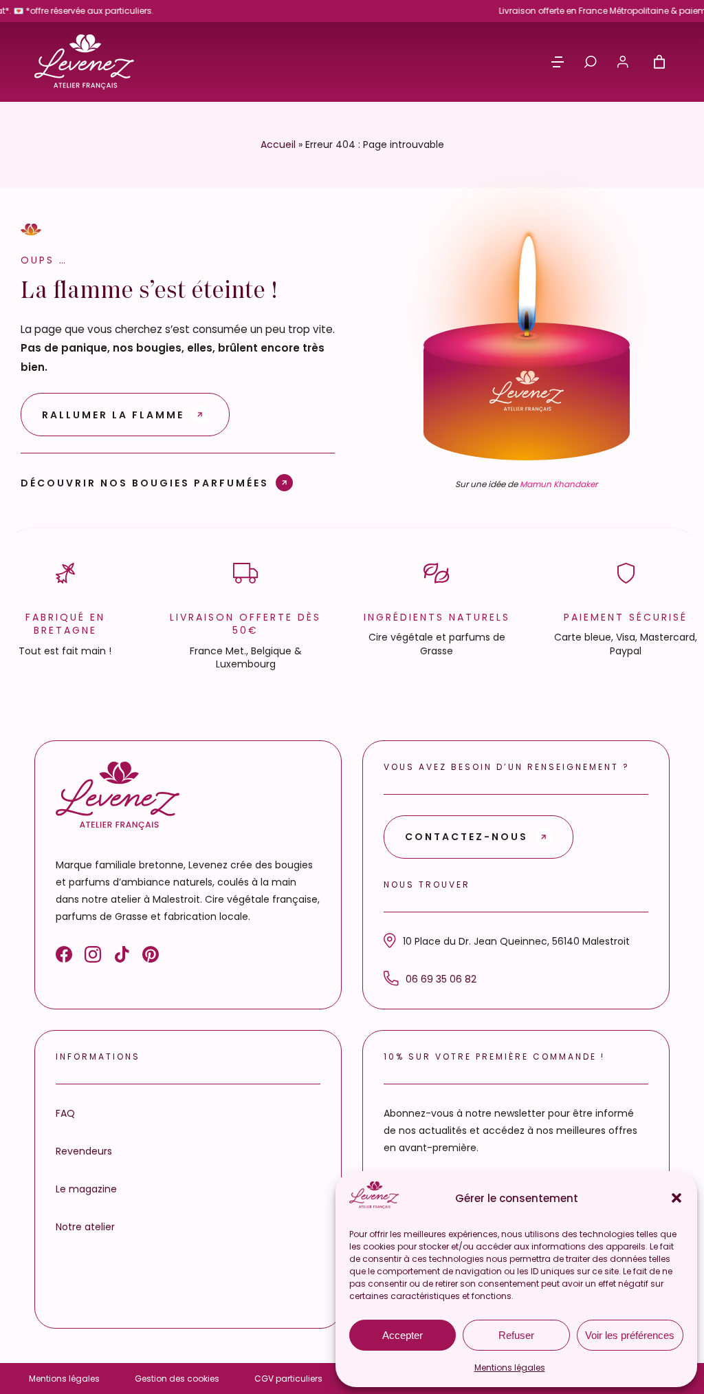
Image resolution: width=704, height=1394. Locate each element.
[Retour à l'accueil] (84, 61)
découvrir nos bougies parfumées (145, 483)
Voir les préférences (629, 1335)
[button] (676, 1198)
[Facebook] (64, 957)
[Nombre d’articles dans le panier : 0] (659, 62)
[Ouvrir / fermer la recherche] (590, 62)
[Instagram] (93, 957)
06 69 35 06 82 (441, 979)
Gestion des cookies (177, 1378)
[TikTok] (121, 957)
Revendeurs (84, 1151)
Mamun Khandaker (558, 484)
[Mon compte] (622, 62)
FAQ (65, 1113)
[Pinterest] (150, 957)
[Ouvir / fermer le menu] (557, 62)
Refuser (516, 1335)
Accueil (278, 144)
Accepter (402, 1335)
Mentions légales (509, 1367)
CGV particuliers (288, 1378)
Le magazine (86, 1189)
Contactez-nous (466, 837)
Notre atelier (85, 1227)
